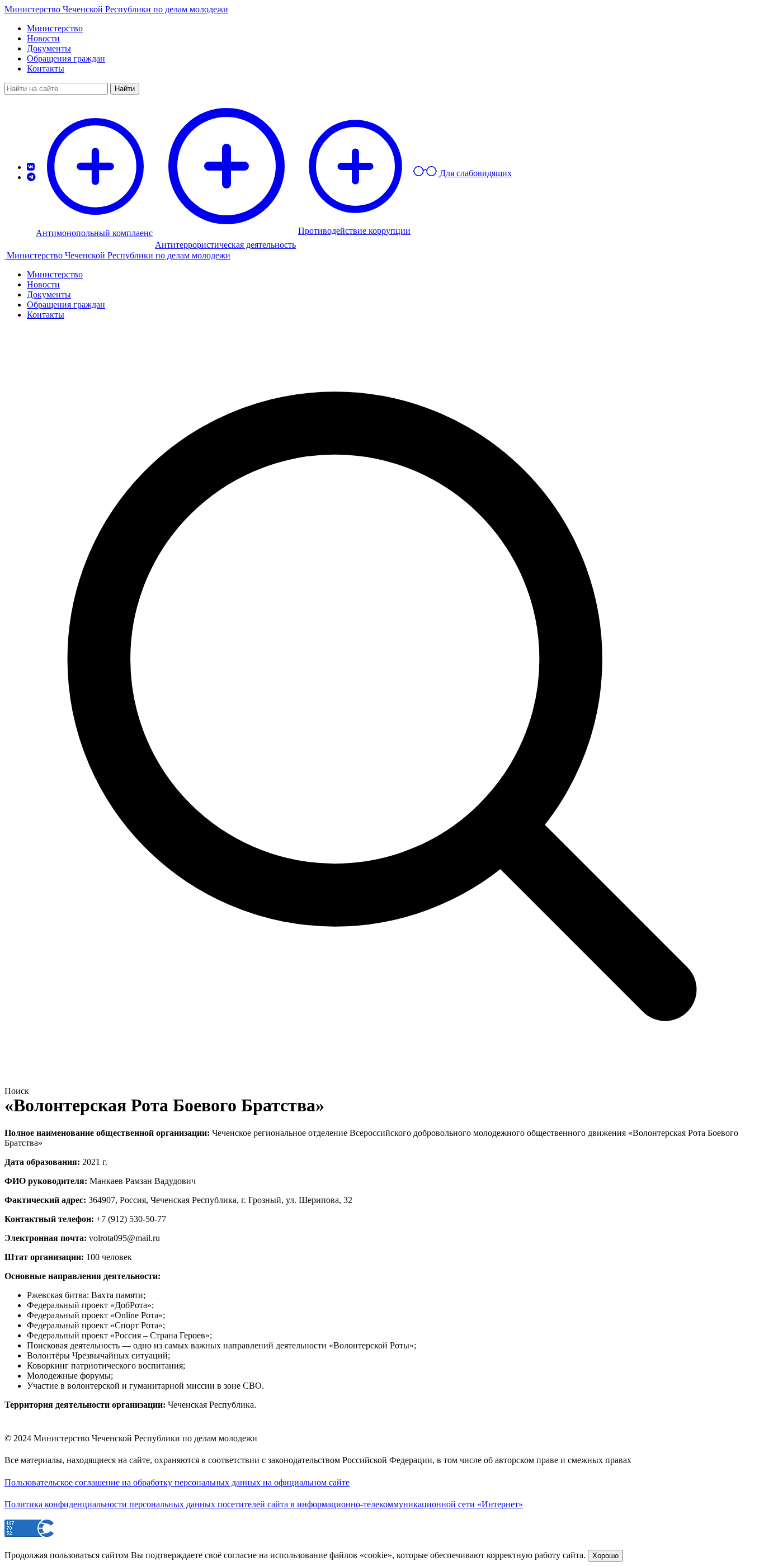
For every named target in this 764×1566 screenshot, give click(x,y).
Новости (43, 38)
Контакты (45, 68)
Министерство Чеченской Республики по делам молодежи (116, 9)
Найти (125, 88)
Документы (49, 48)
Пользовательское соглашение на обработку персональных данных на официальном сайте (177, 1482)
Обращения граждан (66, 58)
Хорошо (605, 1555)
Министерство (55, 28)
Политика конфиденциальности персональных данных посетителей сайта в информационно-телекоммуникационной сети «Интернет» (263, 1504)
